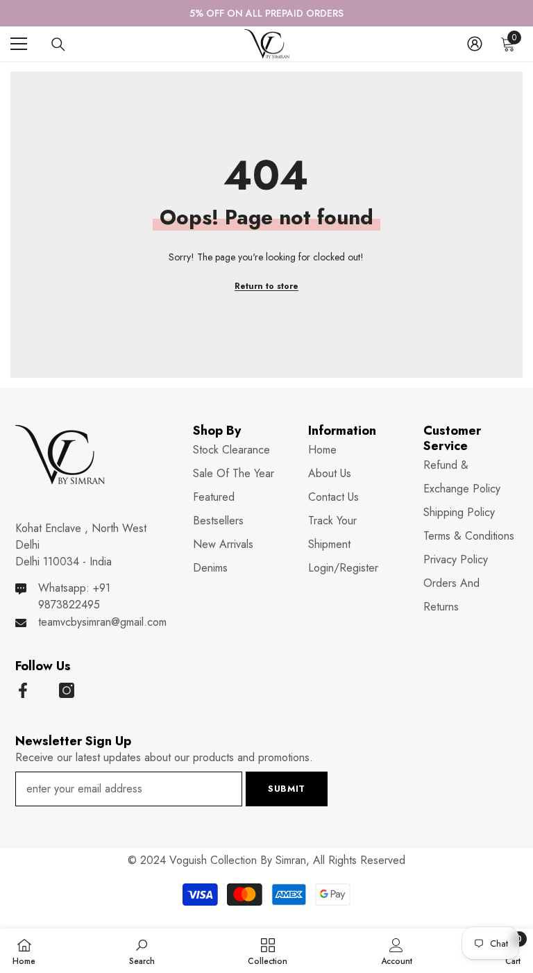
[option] (266, 13)
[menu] (18, 43)
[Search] (58, 44)
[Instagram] (66, 690)
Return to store (266, 286)
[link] (142, 950)
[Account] (475, 44)
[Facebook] (23, 690)
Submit (286, 788)
